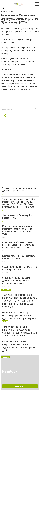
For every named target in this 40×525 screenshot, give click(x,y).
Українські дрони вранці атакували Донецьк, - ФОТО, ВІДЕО (19, 189)
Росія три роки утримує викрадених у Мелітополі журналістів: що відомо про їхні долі (19, 346)
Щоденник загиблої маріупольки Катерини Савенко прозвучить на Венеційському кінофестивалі (18, 245)
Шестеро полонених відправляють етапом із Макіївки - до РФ (18, 257)
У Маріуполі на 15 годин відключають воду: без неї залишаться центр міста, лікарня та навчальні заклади (19, 331)
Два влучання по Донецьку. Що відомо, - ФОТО (17, 216)
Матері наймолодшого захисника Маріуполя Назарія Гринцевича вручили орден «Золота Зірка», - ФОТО (18, 230)
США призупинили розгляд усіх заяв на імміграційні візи (19, 268)
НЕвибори (9, 371)
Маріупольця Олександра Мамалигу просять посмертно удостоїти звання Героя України (19, 315)
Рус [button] (37, 4)
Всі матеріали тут (20, 386)
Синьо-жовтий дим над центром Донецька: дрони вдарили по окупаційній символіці (17, 280)
